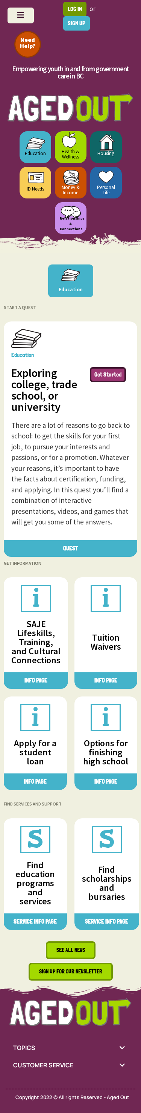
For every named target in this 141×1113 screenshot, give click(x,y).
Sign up (76, 23)
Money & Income (71, 190)
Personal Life (106, 190)
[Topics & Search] (21, 15)
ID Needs (35, 189)
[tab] (70, 1047)
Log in (75, 8)
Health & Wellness (70, 154)
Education (35, 153)
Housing (105, 153)
